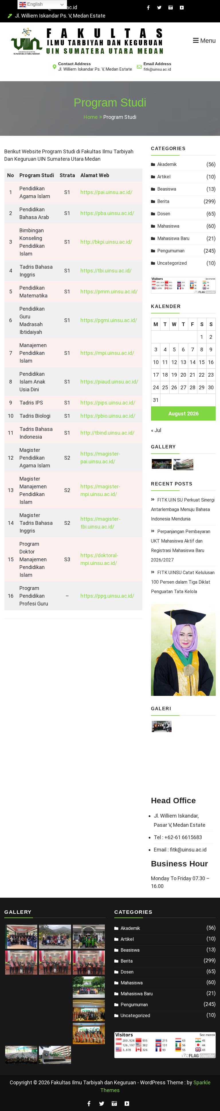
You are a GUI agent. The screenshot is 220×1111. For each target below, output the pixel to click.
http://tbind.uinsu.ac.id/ (107, 433)
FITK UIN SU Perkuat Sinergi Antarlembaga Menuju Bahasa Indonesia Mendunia (183, 509)
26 (174, 387)
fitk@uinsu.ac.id (157, 69)
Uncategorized (172, 263)
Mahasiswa (168, 226)
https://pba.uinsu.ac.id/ (107, 213)
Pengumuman (170, 250)
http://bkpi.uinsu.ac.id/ (106, 242)
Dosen (163, 213)
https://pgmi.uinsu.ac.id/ (108, 320)
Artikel (163, 176)
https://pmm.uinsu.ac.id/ (109, 292)
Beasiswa (166, 189)
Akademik (167, 164)
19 (174, 375)
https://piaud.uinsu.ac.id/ (109, 382)
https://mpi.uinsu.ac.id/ (107, 353)
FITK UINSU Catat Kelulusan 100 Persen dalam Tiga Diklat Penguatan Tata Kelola (183, 582)
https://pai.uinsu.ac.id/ (106, 192)
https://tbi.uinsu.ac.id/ (105, 271)
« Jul (156, 430)
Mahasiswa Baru (173, 238)
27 (183, 387)
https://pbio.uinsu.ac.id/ (107, 416)
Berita (163, 201)
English (34, 4)
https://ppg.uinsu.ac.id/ (107, 596)
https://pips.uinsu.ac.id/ (107, 403)
